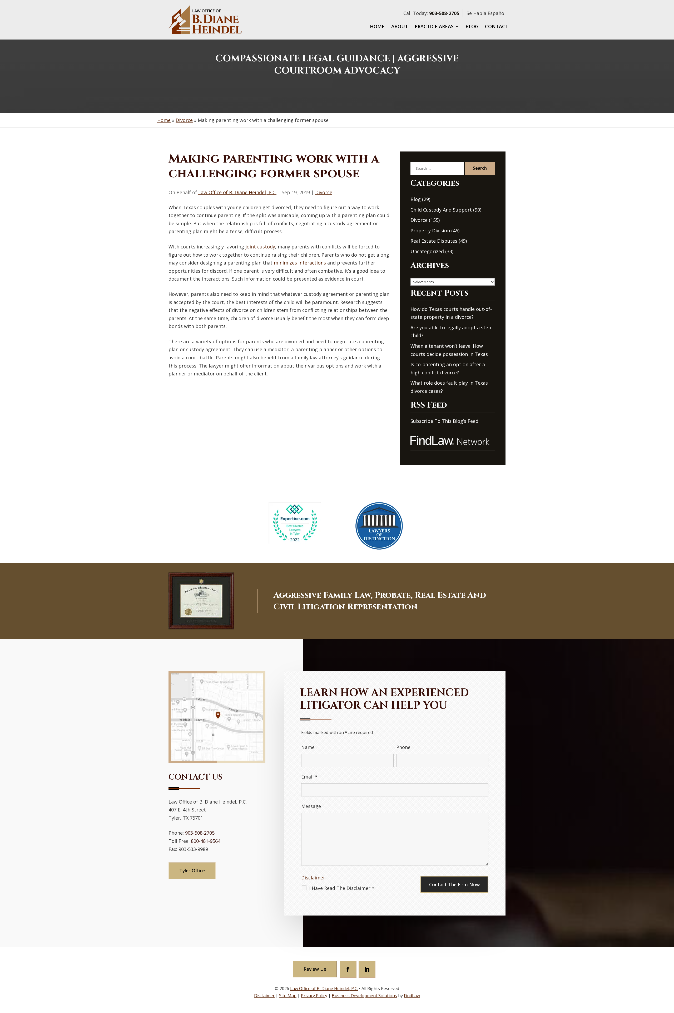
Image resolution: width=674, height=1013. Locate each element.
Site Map (287, 996)
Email (309, 777)
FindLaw (412, 996)
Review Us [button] (315, 969)
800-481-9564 (205, 841)
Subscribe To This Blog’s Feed (444, 421)
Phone (403, 747)
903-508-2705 (444, 13)
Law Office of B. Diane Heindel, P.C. (237, 192)
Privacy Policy (314, 996)
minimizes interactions (300, 263)
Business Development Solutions (364, 996)
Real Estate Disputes (433, 241)
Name (308, 747)
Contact (496, 27)
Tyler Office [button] (192, 870)
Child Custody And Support (441, 210)
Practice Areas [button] (434, 27)
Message (311, 806)
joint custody (260, 246)
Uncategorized (427, 251)
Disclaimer (313, 877)
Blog (471, 27)
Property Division (430, 230)
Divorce (323, 192)
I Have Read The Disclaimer (341, 888)
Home (377, 27)
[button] (668, 975)
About (399, 27)
